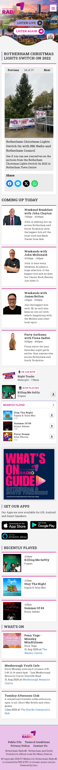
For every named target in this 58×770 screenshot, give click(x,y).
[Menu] (53, 8)
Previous (12, 70)
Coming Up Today (20, 199)
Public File (14, 742)
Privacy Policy (20, 745)
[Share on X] (26, 183)
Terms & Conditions (37, 742)
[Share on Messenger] (18, 183)
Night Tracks (26, 376)
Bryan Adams (32, 611)
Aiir (35, 765)
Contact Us (40, 745)
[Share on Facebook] (9, 183)
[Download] (53, 394)
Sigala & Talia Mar (35, 587)
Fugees (28, 563)
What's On (14, 626)
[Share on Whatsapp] (34, 183)
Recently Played (14, 405)
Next (45, 70)
